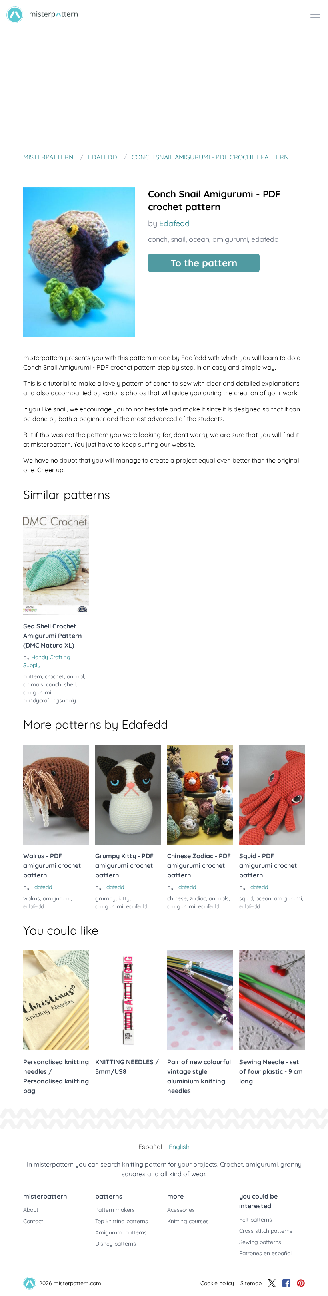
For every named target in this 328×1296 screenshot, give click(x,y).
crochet (54, 676)
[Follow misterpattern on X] (272, 1283)
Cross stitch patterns (265, 1230)
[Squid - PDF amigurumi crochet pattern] (272, 795)
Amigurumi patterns (121, 1232)
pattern (32, 676)
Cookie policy (217, 1283)
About (30, 1209)
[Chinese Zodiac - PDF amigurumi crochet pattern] (200, 795)
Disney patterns (115, 1243)
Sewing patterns (260, 1242)
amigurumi (230, 239)
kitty (124, 898)
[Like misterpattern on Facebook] (286, 1283)
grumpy (105, 898)
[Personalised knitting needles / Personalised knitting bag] (56, 1000)
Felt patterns (255, 1219)
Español (150, 1147)
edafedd (265, 239)
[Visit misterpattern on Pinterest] (301, 1283)
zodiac (198, 898)
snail (178, 239)
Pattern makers (115, 1209)
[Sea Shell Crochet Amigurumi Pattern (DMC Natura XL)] (56, 565)
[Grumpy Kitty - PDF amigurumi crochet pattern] (128, 795)
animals (33, 684)
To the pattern (203, 263)
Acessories (181, 1209)
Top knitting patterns (121, 1221)
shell (70, 684)
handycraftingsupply (49, 700)
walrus (31, 898)
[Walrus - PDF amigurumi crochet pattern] (56, 795)
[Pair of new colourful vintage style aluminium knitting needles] (200, 1000)
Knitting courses (188, 1221)
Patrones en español (265, 1253)
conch (158, 239)
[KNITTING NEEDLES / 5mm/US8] (128, 1000)
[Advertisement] (164, 90)
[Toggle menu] (315, 14)
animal (75, 676)
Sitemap (251, 1283)
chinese (177, 898)
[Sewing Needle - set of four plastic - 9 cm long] (272, 1000)
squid (246, 898)
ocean (199, 239)
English (179, 1147)
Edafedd (174, 223)
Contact (33, 1221)
